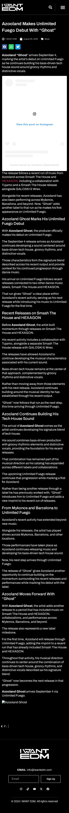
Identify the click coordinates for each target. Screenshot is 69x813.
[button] (62, 7)
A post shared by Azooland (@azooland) (34, 164)
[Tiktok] (27, 789)
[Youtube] (34, 789)
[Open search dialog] (50, 8)
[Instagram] (21, 789)
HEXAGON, (10, 181)
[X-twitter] (41, 789)
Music (47, 39)
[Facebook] (48, 789)
